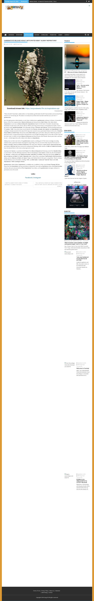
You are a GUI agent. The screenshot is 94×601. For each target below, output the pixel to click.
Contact (51, 592)
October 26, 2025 (81, 165)
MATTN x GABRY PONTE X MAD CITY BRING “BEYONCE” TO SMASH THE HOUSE (16, 183)
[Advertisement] (47, 22)
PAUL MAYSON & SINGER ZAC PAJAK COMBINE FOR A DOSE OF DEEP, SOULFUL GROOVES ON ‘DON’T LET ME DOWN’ (48, 184)
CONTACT (67, 35)
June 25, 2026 (80, 96)
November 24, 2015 (81, 252)
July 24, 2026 (68, 70)
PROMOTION (53, 35)
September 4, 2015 (81, 474)
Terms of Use (36, 590)
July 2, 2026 (79, 80)
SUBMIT (60, 35)
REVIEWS (37, 35)
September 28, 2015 (81, 363)
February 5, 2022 (69, 240)
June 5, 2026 (80, 112)
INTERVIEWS (19, 35)
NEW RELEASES (28, 35)
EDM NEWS (11, 35)
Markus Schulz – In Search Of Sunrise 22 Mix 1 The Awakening (45, 1)
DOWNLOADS (44, 35)
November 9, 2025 (81, 134)
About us (51, 590)
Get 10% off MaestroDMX (77, 185)
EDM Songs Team (18, 44)
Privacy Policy (44, 590)
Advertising (44, 592)
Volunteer (57, 590)
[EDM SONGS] (5, 34)
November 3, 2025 (81, 150)
